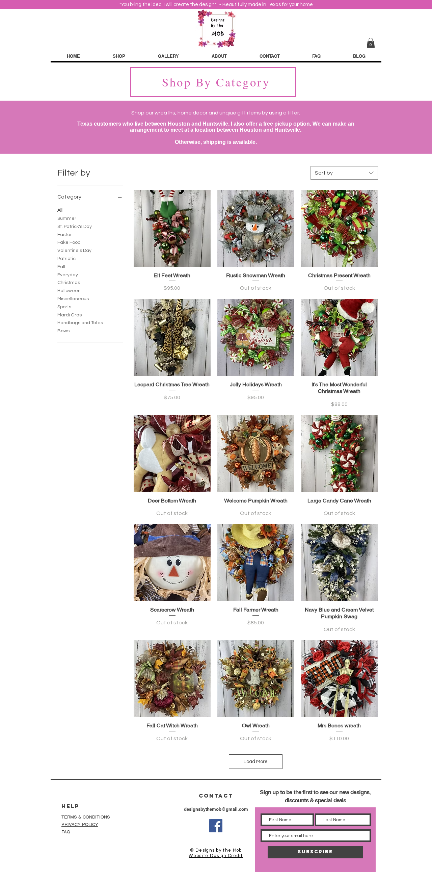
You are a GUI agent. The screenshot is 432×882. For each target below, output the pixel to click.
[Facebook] (215, 825)
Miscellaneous (73, 298)
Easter (64, 234)
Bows (63, 331)
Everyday (67, 275)
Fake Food (69, 242)
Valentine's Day (74, 250)
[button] (371, 43)
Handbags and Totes (80, 322)
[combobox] (344, 173)
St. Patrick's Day (74, 226)
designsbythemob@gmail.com (216, 809)
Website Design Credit (216, 855)
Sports (64, 307)
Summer (66, 218)
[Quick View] (172, 228)
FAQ (65, 831)
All (59, 210)
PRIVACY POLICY (79, 824)
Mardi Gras (69, 315)
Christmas (68, 282)
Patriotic (66, 258)
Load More (256, 761)
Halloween (69, 290)
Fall (61, 266)
